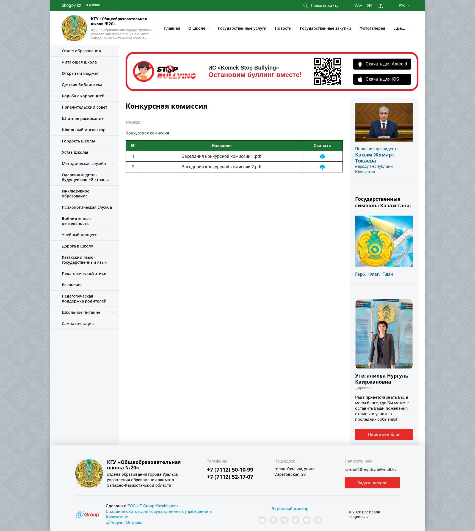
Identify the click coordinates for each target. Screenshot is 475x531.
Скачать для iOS (382, 79)
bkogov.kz (71, 5)
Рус (402, 5)
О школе (196, 28)
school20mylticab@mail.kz (371, 469)
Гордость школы (78, 141)
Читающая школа (79, 62)
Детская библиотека (82, 84)
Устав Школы (75, 152)
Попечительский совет (84, 107)
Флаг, (374, 274)
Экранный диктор (289, 508)
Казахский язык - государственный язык (84, 260)
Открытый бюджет (80, 73)
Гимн (387, 274)
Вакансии (71, 284)
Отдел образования (81, 50)
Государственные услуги (242, 28)
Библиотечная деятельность (76, 221)
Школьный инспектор (84, 129)
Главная (172, 28)
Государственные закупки (325, 28)
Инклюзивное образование (75, 193)
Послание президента (377, 148)
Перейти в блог (384, 434)
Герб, (360, 274)
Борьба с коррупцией (83, 95)
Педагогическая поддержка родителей (84, 298)
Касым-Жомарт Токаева (374, 157)
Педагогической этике (84, 273)
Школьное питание (81, 312)
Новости (283, 28)
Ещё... (399, 28)
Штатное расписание (83, 118)
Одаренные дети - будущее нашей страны (85, 177)
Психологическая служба (87, 207)
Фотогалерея (372, 28)
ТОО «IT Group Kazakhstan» (153, 506)
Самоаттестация (78, 323)
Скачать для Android (386, 64)
